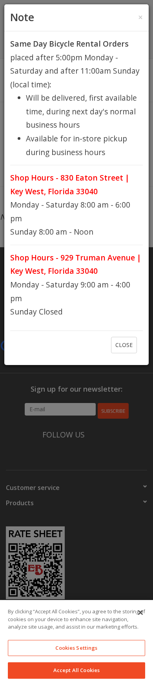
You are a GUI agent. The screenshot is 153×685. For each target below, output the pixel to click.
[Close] (140, 612)
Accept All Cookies (76, 670)
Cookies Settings (76, 647)
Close (124, 345)
